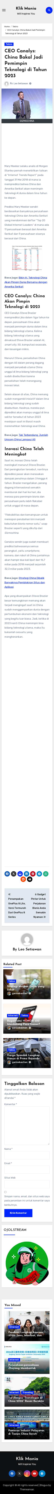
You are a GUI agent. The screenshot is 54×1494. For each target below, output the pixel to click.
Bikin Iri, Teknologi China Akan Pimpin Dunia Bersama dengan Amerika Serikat (25, 282)
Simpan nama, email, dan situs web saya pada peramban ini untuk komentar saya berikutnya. (27, 1200)
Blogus (44, 1485)
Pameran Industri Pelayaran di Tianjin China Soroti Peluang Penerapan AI (26, 1434)
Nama (8, 1149)
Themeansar (27, 1489)
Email (8, 1163)
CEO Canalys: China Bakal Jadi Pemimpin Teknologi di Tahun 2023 (25, 63)
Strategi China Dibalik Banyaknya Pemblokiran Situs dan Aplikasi (24, 582)
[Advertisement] (27, 145)
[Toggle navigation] (4, 10)
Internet (13, 1015)
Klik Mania (26, 9)
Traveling (27, 1392)
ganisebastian (19, 993)
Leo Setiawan (21, 83)
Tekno (9, 44)
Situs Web (9, 1177)
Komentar (10, 1104)
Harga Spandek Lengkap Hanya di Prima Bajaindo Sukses (23, 1058)
